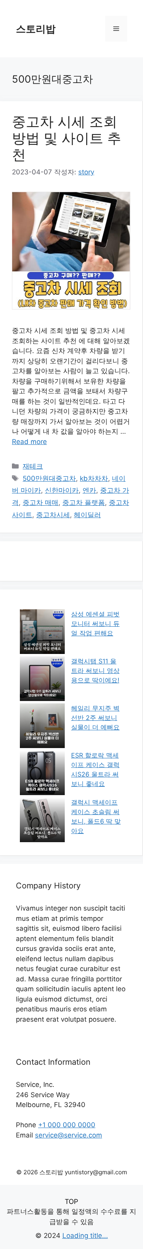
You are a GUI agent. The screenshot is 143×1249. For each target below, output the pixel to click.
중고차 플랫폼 (83, 502)
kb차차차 (94, 478)
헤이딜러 (87, 515)
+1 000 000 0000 (66, 1125)
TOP (71, 1202)
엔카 (89, 490)
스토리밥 (36, 29)
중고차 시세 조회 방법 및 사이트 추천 (66, 138)
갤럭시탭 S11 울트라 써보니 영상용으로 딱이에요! (95, 670)
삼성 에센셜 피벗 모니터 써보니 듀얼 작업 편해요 (95, 623)
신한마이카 (62, 490)
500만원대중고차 (49, 478)
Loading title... (85, 1236)
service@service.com (68, 1135)
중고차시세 (53, 515)
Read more (29, 442)
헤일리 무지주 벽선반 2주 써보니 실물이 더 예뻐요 (95, 717)
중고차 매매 (40, 502)
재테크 (33, 466)
